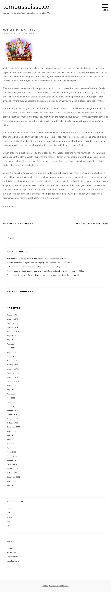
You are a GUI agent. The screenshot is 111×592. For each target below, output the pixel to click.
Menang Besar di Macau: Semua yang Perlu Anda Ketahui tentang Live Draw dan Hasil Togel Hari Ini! (46, 271)
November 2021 (13, 469)
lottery (9, 517)
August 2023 (12, 385)
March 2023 (11, 406)
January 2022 (12, 460)
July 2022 (11, 435)
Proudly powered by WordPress (55, 585)
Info (15, 206)
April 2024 (11, 352)
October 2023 (12, 377)
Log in (9, 548)
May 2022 (11, 444)
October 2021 (12, 473)
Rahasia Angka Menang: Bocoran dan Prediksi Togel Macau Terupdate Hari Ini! (37, 258)
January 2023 (12, 410)
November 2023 (13, 373)
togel (9, 525)
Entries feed (11, 552)
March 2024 (11, 356)
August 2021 (12, 481)
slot (8, 521)
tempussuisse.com (29, 6)
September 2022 (13, 427)
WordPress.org (13, 561)
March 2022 (11, 452)
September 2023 (13, 381)
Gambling (11, 508)
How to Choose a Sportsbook (18, 223)
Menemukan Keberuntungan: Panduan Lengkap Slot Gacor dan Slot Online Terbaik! (39, 262)
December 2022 (13, 415)
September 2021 (13, 477)
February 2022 (12, 456)
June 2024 (11, 344)
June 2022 (11, 440)
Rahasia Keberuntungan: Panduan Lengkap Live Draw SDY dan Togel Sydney (37, 267)
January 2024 (12, 365)
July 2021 (11, 485)
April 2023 (11, 402)
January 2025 (12, 315)
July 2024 (11, 340)
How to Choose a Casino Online (92, 223)
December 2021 (13, 464)
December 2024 (13, 319)
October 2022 (12, 423)
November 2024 (13, 323)
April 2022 (11, 448)
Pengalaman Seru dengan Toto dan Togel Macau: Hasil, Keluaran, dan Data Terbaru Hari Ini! (43, 275)
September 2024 (13, 331)
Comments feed (13, 557)
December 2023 (13, 369)
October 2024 (12, 327)
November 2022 (13, 419)
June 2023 (11, 394)
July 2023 (11, 390)
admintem (29, 33)
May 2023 (11, 398)
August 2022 (12, 431)
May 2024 (11, 348)
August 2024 (12, 336)
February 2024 (12, 360)
